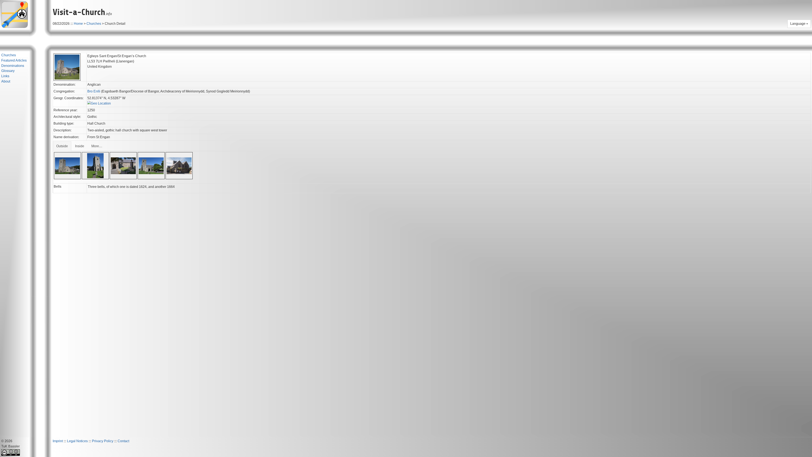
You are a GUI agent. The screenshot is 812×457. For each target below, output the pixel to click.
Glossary (8, 71)
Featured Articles (14, 60)
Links (5, 76)
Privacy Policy (102, 441)
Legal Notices (77, 441)
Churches (93, 23)
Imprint (58, 441)
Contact (123, 441)
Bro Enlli (93, 91)
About (5, 81)
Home (78, 23)
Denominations (12, 65)
